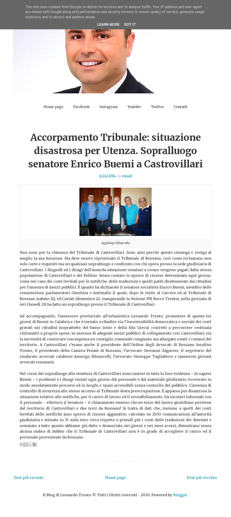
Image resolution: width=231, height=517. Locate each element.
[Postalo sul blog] (26, 444)
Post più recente (29, 477)
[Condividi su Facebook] (34, 444)
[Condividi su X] (30, 444)
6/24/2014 (107, 176)
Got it (130, 24)
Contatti (180, 107)
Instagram (108, 107)
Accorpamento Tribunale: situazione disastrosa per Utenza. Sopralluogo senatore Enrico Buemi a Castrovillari (115, 151)
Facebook (81, 107)
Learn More (108, 24)
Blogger (180, 495)
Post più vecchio (202, 477)
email (127, 176)
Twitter (157, 107)
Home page (53, 107)
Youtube (134, 107)
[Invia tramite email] (21, 444)
